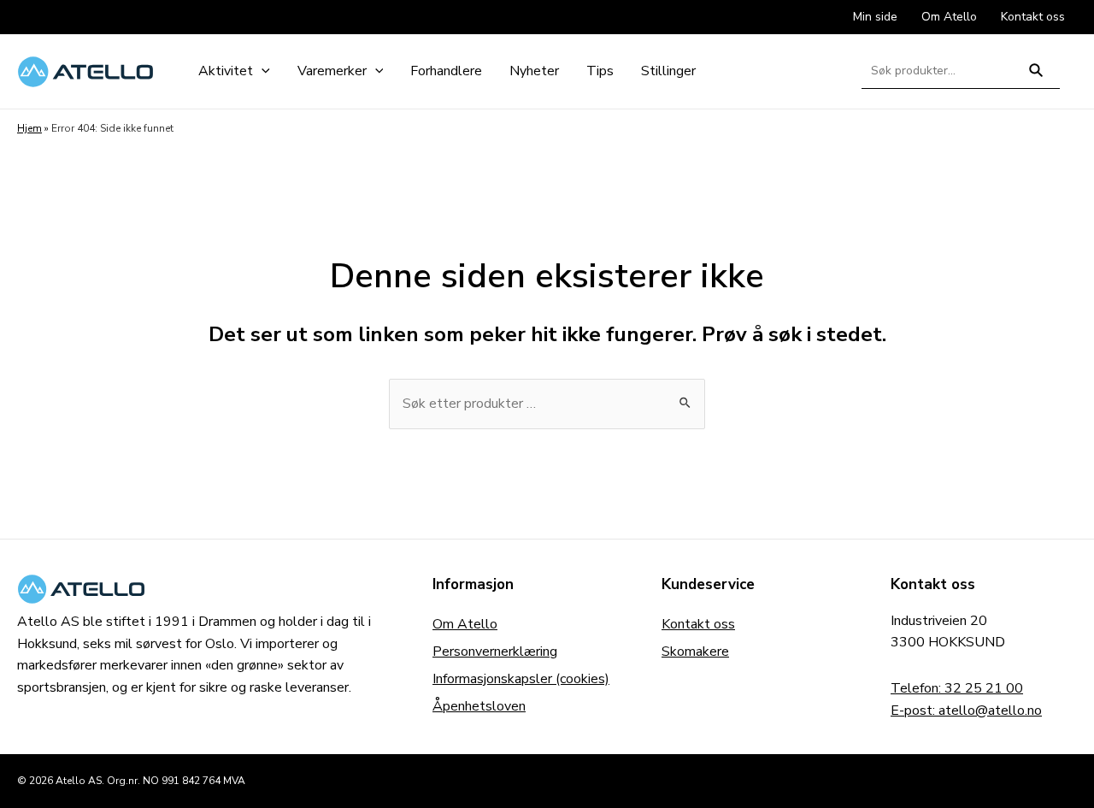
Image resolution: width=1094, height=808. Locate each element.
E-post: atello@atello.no (966, 710)
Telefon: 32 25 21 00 (957, 688)
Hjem (29, 128)
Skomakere (695, 651)
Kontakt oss (698, 624)
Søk (1036, 77)
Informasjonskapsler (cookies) (520, 678)
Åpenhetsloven (479, 706)
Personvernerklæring (494, 651)
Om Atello (464, 624)
